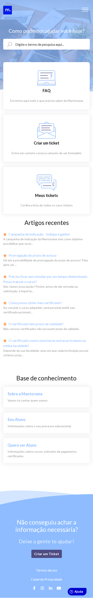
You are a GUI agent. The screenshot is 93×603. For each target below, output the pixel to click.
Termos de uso (46, 570)
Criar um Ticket (46, 554)
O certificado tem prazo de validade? (35, 324)
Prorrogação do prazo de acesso (32, 255)
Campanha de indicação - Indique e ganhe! (39, 234)
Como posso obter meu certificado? (35, 303)
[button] (85, 8)
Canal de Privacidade (46, 579)
